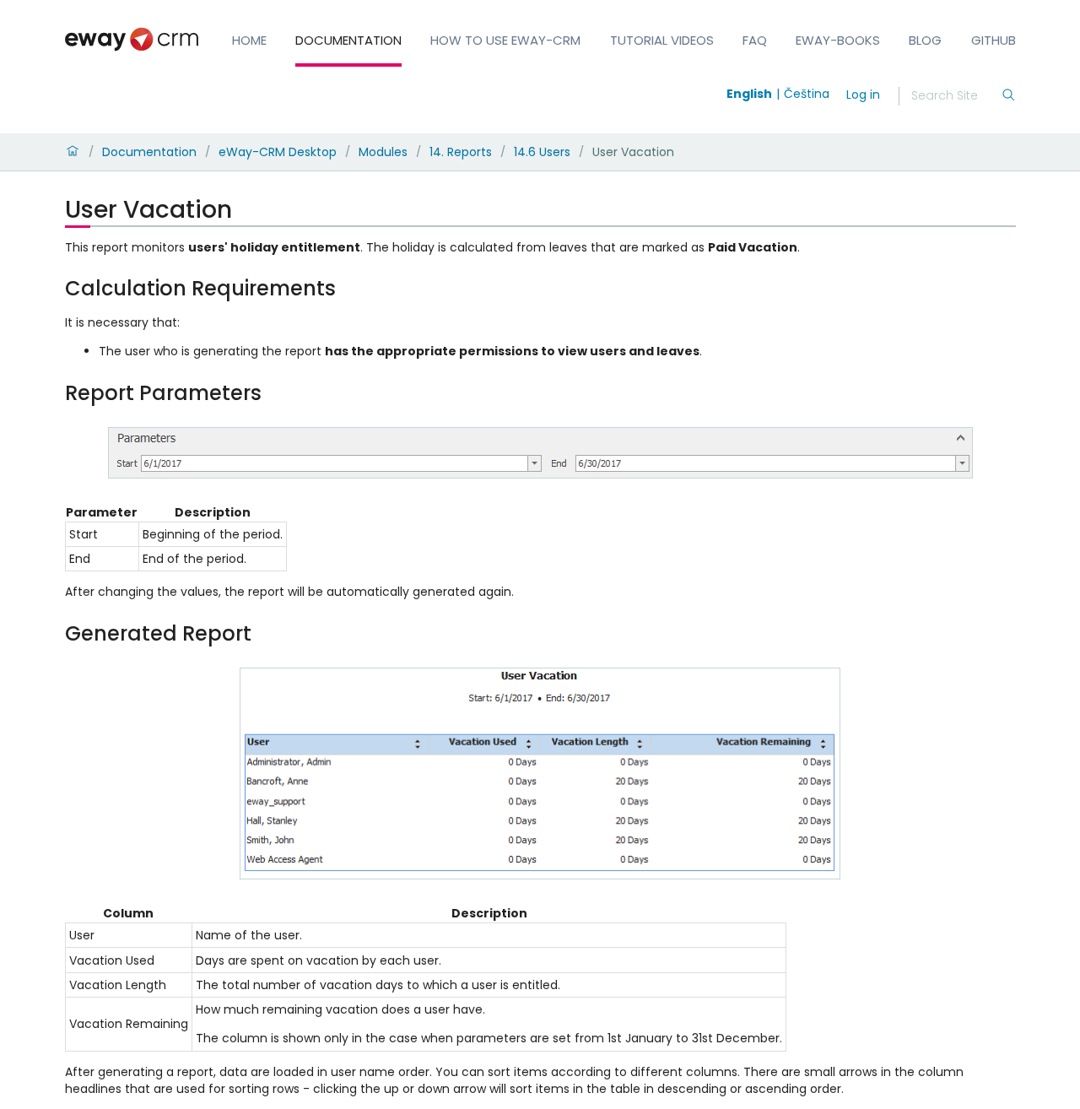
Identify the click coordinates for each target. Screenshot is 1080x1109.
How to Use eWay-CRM (505, 40)
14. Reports (460, 152)
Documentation (348, 40)
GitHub (993, 40)
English (749, 93)
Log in (863, 94)
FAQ (754, 40)
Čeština (806, 93)
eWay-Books (838, 40)
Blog (925, 40)
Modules (383, 152)
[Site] (131, 39)
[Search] (1008, 96)
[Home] (72, 151)
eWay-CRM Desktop (278, 152)
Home (249, 40)
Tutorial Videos (662, 40)
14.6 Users (542, 152)
